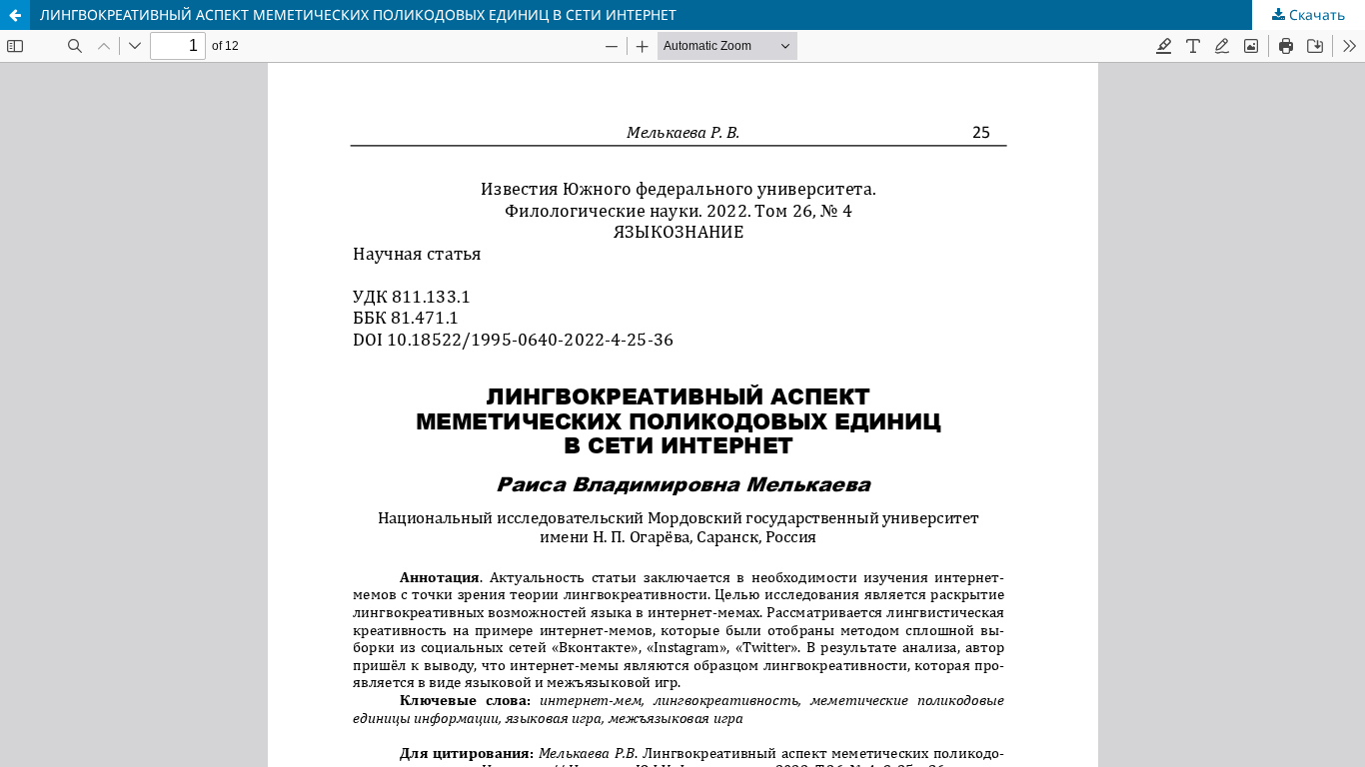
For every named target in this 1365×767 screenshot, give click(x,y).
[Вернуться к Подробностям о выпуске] (15, 15)
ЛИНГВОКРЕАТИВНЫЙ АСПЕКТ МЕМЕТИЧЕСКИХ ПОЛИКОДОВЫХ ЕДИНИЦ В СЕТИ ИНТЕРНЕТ (358, 14)
